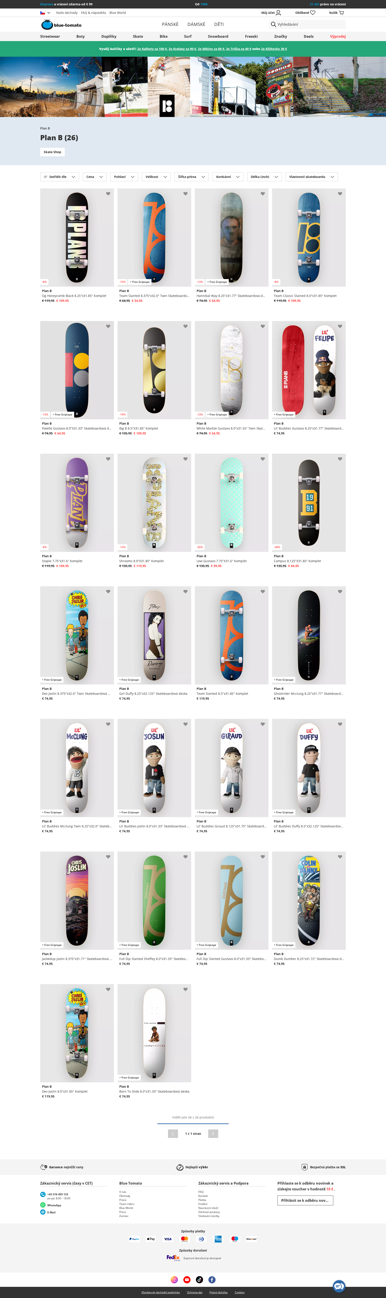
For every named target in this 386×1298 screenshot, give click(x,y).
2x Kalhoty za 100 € (152, 49)
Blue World (117, 12)
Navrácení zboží (208, 1208)
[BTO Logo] (90, 24)
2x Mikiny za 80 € (211, 49)
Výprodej (338, 36)
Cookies (240, 1292)
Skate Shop (52, 152)
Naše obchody (67, 12)
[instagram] (174, 1279)
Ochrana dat (194, 1292)
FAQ (200, 1192)
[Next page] (213, 1133)
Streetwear (50, 36)
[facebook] (212, 1279)
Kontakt (203, 1196)
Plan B (45, 128)
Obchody (124, 1196)
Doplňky (108, 36)
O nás (122, 1192)
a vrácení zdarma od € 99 (66, 4)
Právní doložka (219, 1292)
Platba (202, 1200)
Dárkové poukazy (209, 1212)
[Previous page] (173, 1133)
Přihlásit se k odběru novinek (307, 1200)
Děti (219, 24)
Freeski (251, 36)
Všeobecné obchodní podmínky (160, 1292)
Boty (80, 36)
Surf (187, 36)
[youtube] (187, 1279)
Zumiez (123, 1216)
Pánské (170, 24)
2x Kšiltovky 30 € (274, 49)
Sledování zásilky (208, 1216)
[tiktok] (199, 1279)
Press (122, 1212)
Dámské (196, 24)
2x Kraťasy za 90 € (182, 49)
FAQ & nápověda (93, 12)
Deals (309, 36)
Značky (280, 36)
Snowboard (218, 36)
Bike (164, 36)
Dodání (202, 1204)
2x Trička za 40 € (238, 49)
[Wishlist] (110, 192)
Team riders (126, 1204)
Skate (138, 36)
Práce (122, 1200)
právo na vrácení (328, 4)
